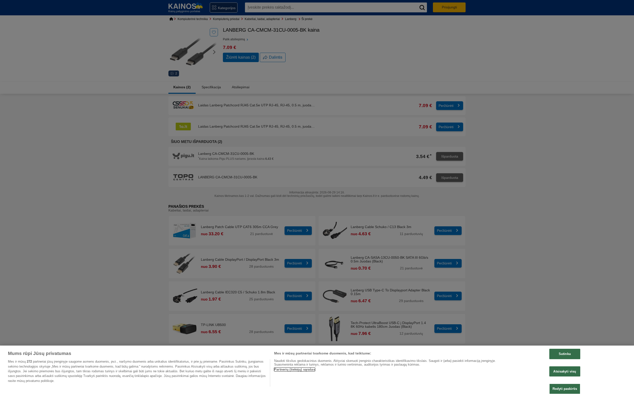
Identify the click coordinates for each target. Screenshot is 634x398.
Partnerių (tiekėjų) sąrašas (294, 369)
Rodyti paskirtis (565, 389)
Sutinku (565, 354)
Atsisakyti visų (564, 371)
